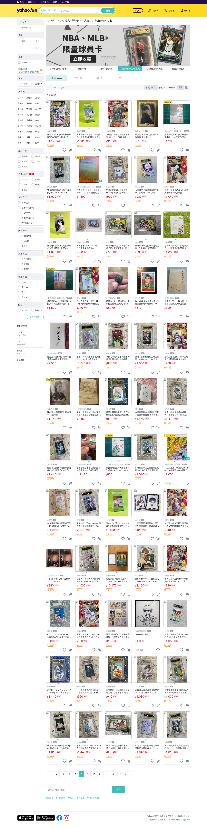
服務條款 (153, 819)
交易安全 (186, 819)
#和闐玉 (71, 797)
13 (112, 774)
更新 (188, 816)
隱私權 (162, 819)
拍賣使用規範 (174, 819)
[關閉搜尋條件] (54, 10)
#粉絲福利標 (93, 797)
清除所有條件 (35, 317)
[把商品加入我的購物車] (70, 150)
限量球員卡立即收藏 (130, 68)
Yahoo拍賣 (27, 10)
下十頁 (123, 774)
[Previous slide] (48, 113)
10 (94, 774)
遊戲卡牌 (82, 68)
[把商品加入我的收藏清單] (64, 150)
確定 (37, 48)
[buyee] (30, 70)
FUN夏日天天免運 (154, 68)
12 (106, 774)
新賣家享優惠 (178, 68)
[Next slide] (71, 113)
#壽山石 (81, 797)
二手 (120, 78)
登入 (137, 10)
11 (100, 774)
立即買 (78, 78)
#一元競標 (60, 797)
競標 (99, 78)
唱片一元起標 (106, 68)
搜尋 (118, 789)
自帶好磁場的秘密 (58, 68)
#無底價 (50, 797)
